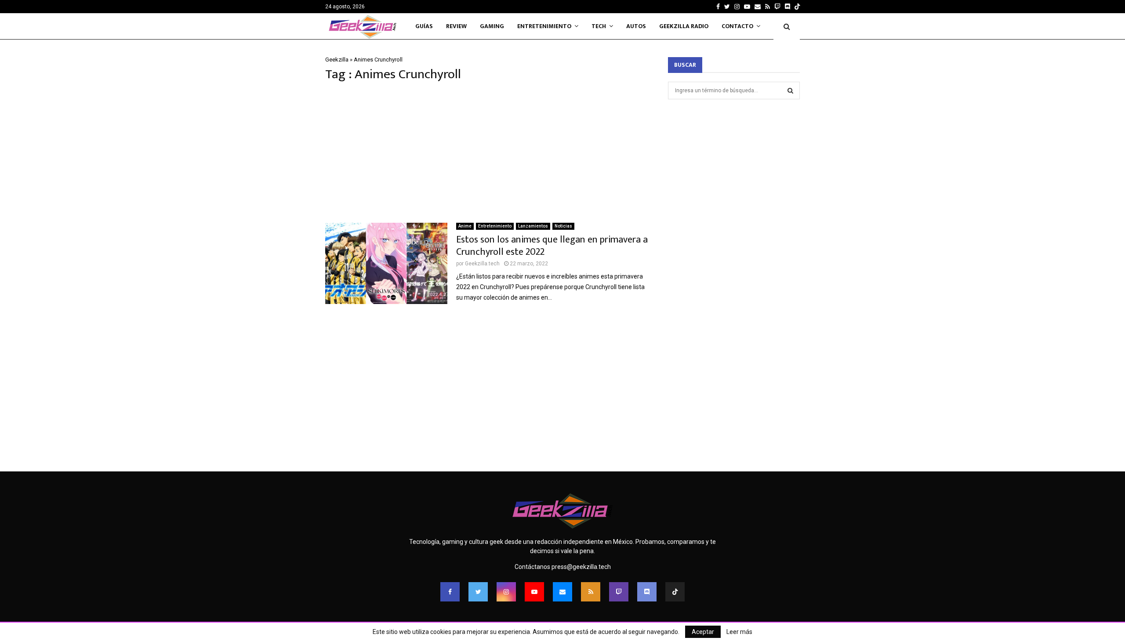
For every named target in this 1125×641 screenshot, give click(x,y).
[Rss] (590, 591)
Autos (636, 26)
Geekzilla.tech (482, 264)
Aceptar (703, 631)
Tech (599, 26)
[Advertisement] (487, 152)
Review (456, 26)
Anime (465, 226)
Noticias (563, 226)
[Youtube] (534, 591)
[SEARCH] (790, 90)
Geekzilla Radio (683, 26)
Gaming (492, 26)
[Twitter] (478, 591)
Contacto (737, 26)
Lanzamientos (533, 226)
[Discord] (787, 6)
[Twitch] (618, 591)
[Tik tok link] (797, 6)
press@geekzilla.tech (581, 566)
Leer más (739, 632)
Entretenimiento (544, 26)
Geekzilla (336, 59)
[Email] (562, 591)
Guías (424, 26)
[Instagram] (506, 591)
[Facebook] (450, 591)
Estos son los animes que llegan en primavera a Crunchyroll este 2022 (552, 246)
